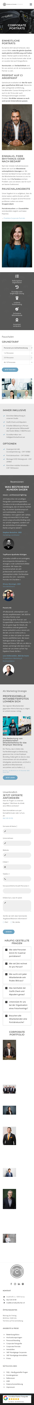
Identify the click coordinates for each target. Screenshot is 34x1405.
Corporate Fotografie (14, 1343)
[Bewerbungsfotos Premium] (9, 1238)
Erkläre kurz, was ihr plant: (12, 898)
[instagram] (15, 1284)
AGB (8, 1381)
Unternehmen (8, 838)
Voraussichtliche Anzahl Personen (16, 886)
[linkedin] (19, 1284)
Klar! (6, 922)
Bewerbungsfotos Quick (9, 1169)
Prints (8, 1358)
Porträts (9, 1055)
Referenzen (10, 1378)
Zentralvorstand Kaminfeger (9, 1085)
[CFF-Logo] (13, 3)
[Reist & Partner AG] (9, 1050)
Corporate (9, 1053)
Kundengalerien (12, 1375)
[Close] (31, 1396)
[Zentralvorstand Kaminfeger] (9, 1089)
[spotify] (23, 1284)
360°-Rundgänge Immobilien (16, 1355)
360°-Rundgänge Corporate (16, 1352)
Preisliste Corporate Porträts (14, 218)
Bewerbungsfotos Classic (9, 1106)
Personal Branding (13, 1340)
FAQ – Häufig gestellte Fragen (17, 1372)
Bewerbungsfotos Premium (9, 1235)
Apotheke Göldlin (9, 1194)
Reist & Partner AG (9, 1045)
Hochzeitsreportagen (14, 1337)
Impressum (10, 1387)
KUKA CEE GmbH (9, 1131)
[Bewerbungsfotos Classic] (9, 1110)
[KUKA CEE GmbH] (9, 1136)
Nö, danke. (16, 922)
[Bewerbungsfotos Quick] (9, 1172)
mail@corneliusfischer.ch (15, 1303)
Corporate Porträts (13, 1346)
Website (6, 850)
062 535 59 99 (8, 818)
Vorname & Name (10, 826)
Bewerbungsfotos (12, 1334)
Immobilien (10, 1349)
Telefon (6, 874)
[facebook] (11, 1284)
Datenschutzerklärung (14, 1384)
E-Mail (5, 862)
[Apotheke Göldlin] (9, 1199)
